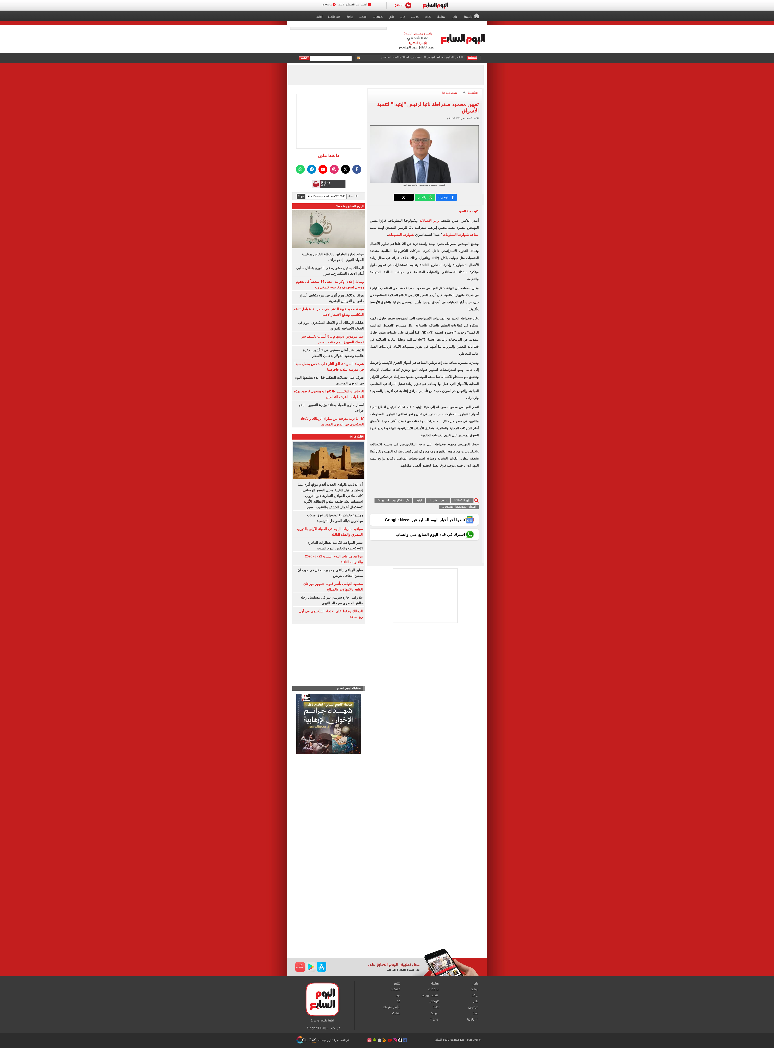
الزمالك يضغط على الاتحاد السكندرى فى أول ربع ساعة (432, 57)
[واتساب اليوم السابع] (300, 169)
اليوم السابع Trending (350, 206)
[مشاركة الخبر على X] (404, 197)
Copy (301, 196)
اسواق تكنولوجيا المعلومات (459, 507)
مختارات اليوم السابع (349, 688)
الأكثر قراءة (356, 436)
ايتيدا (419, 500)
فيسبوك (443, 197)
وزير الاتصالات (429, 220)
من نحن (335, 1028)
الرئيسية (473, 93)
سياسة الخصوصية (317, 1028)
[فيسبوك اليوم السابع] (356, 169)
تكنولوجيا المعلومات (401, 234)
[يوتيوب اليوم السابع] (322, 169)
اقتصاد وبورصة (450, 93)
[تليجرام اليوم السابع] (311, 169)
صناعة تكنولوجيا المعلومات (461, 234)
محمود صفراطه (438, 500)
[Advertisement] (387, 916)
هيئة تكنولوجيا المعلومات (393, 500)
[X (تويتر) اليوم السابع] (345, 169)
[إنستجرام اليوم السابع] (334, 169)
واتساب (422, 197)
